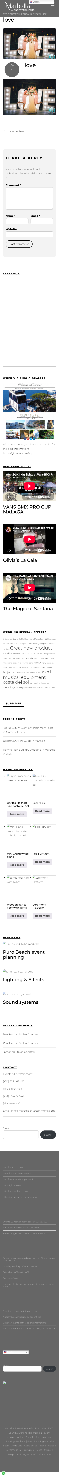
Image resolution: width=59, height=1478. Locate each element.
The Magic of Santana (28, 608)
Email (35, 215)
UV (31, 683)
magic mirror (49, 654)
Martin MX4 (49, 658)
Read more (16, 814)
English (10, 1352)
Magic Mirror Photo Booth (14, 658)
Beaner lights (18, 639)
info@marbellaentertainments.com (33, 1110)
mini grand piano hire (12, 663)
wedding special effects (26, 688)
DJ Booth (49, 639)
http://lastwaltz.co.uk (13, 1167)
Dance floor (39, 639)
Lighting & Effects (23, 979)
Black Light (29, 639)
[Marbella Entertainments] (18, 10)
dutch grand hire (25, 644)
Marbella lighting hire (35, 658)
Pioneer (17, 668)
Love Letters (15, 131)
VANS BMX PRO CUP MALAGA (27, 509)
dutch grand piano (40, 644)
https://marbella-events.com (17, 1173)
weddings (9, 687)
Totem (32, 673)
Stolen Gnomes (28, 1034)
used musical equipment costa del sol (27, 677)
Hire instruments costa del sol (25, 653)
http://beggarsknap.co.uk (15, 1191)
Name (10, 215)
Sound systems (20, 1002)
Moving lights (27, 663)
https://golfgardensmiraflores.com (20, 1197)
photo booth (8, 668)
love (8, 19)
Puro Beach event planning (24, 954)
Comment (13, 185)
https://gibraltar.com (13, 1185)
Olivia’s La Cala (20, 560)
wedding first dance (41, 683)
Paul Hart (8, 1034)
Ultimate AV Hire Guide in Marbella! (24, 740)
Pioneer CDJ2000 (29, 668)
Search (7, 1128)
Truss (37, 673)
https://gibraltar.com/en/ (17, 453)
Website (11, 229)
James (7, 1051)
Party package (48, 663)
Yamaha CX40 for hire (46, 688)
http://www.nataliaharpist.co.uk (18, 1179)
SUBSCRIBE (13, 703)
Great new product (31, 648)
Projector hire (11, 672)
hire (4, 654)
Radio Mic (24, 673)
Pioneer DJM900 (44, 668)
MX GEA (37, 663)
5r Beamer (7, 639)
